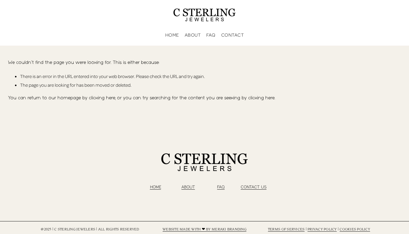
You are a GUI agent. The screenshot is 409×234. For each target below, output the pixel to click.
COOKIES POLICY (355, 229)
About (193, 35)
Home (172, 35)
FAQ (210, 35)
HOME (155, 187)
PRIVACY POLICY (322, 229)
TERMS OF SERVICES (286, 229)
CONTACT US (253, 187)
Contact (232, 35)
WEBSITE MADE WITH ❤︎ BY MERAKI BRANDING (204, 229)
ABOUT (188, 187)
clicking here (102, 98)
